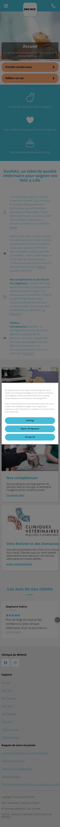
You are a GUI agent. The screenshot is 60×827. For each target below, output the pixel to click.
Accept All (30, 437)
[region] (29, 413)
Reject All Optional (30, 429)
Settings (30, 420)
